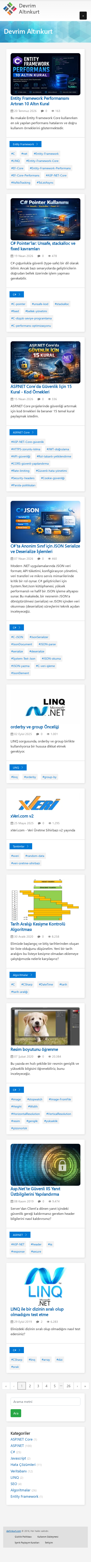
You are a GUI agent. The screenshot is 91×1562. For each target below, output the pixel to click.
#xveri (15, 856)
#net (24, 154)
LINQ (16, 767)
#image (16, 1099)
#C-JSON (17, 637)
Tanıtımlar (19, 846)
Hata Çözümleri (26, 1464)
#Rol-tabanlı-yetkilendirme (54, 456)
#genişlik (32, 1121)
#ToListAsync (45, 182)
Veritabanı (22, 1471)
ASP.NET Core (21, 432)
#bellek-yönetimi (36, 311)
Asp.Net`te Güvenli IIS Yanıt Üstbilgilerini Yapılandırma (35, 1191)
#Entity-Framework (46, 154)
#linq (14, 777)
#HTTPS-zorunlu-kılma (25, 449)
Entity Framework (23, 144)
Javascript (20, 1458)
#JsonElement (20, 673)
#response (18, 1251)
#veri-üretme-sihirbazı (25, 863)
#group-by (50, 777)
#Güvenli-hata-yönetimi (51, 471)
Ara (15, 1413)
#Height (16, 1106)
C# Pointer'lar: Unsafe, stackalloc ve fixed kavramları (43, 245)
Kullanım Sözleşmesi (47, 1536)
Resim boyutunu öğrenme (34, 1049)
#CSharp (26, 984)
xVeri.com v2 (22, 816)
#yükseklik (51, 1121)
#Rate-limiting (20, 471)
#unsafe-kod (40, 304)
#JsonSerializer (39, 637)
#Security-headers (22, 478)
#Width (33, 1106)
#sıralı (15, 1367)
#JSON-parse (47, 644)
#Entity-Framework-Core (42, 161)
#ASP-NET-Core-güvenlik (27, 442)
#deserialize (36, 651)
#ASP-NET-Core (56, 175)
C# (14, 294)
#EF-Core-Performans (25, 175)
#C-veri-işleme (45, 666)
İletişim (49, 1542)
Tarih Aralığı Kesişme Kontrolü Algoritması (38, 926)
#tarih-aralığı (19, 992)
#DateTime (46, 984)
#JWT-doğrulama (58, 449)
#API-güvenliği (20, 456)
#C (13, 154)
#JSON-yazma (20, 666)
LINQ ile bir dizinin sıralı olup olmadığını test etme (37, 1311)
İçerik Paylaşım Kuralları (27, 1542)
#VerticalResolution (58, 1114)
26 (68, 1385)
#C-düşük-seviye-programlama (31, 318)
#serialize (17, 651)
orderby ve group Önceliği (35, 726)
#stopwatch (34, 1099)
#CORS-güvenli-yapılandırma (30, 463)
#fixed (15, 311)
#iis (50, 1244)
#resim (15, 1121)
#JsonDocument (21, 644)
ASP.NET (18, 1235)
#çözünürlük (19, 1128)
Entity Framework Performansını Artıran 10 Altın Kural (40, 100)
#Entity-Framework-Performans (50, 168)
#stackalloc (62, 304)
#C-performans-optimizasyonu (31, 326)
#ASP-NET (17, 1244)
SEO (16, 1483)
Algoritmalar (20, 975)
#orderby (30, 777)
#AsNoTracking (20, 182)
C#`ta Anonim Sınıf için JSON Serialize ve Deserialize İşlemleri (45, 548)
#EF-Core (17, 168)
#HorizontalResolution (25, 1114)
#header (36, 1244)
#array (46, 1360)
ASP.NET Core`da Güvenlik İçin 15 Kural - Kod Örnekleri (41, 388)
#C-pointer (18, 304)
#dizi (59, 1360)
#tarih (63, 984)
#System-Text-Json (23, 658)
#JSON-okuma (51, 658)
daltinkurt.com (13, 1530)
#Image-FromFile (60, 1099)
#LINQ (15, 161)
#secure (36, 1251)
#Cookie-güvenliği (53, 478)
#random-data (34, 856)
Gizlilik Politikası (23, 1536)
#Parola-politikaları (23, 485)
